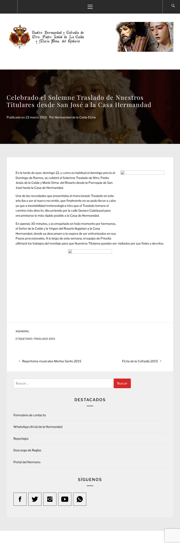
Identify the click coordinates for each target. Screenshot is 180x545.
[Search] (173, 5)
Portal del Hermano (26, 462)
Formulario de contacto (29, 415)
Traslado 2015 (44, 338)
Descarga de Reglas (27, 450)
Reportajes (21, 438)
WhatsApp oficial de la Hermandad (37, 427)
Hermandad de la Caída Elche (75, 117)
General (23, 331)
